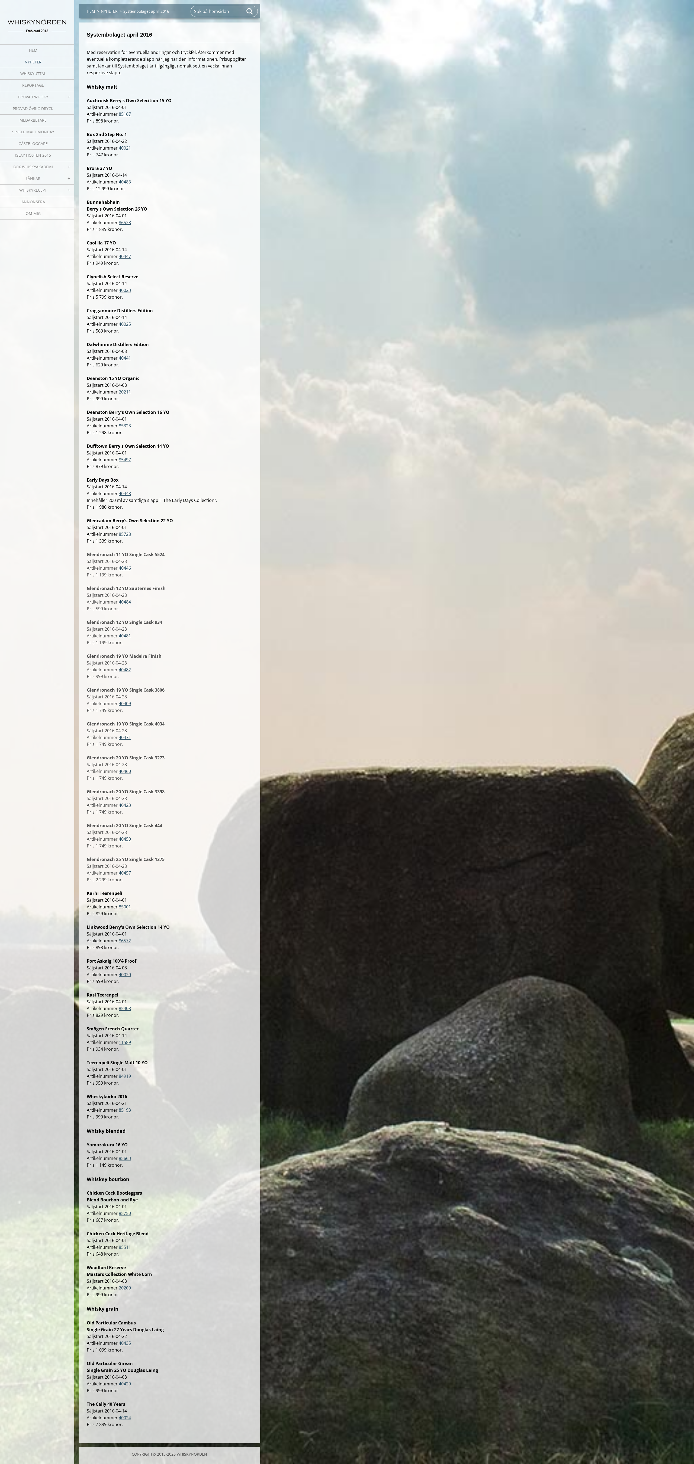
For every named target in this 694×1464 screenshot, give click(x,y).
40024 (125, 1418)
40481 (125, 636)
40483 (125, 182)
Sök (249, 11)
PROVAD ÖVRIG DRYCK (33, 108)
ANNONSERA (33, 201)
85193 (125, 1110)
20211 (125, 392)
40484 (125, 602)
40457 (125, 873)
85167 (125, 114)
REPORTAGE (33, 85)
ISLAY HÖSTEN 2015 (33, 155)
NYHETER (33, 62)
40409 (125, 704)
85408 (125, 1008)
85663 (125, 1158)
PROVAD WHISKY (33, 96)
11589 (125, 1042)
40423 (125, 805)
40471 (125, 737)
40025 (125, 324)
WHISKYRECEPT (33, 190)
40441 (125, 358)
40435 (125, 1343)
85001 (125, 907)
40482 (125, 670)
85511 (125, 1247)
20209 (125, 1288)
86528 (125, 222)
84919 (125, 1076)
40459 (125, 839)
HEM (33, 50)
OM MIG (33, 213)
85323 (125, 426)
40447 (125, 256)
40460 (125, 771)
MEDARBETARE (33, 120)
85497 (125, 460)
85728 (125, 534)
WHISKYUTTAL (33, 73)
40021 (125, 148)
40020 (125, 975)
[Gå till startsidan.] (37, 19)
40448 (125, 493)
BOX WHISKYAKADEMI (33, 166)
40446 (125, 568)
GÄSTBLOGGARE (33, 143)
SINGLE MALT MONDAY (33, 131)
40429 (125, 1384)
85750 (125, 1213)
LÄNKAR (33, 178)
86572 (125, 941)
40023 (125, 290)
